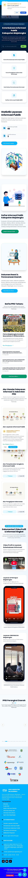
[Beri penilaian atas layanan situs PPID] (24, 870)
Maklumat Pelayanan (9, 832)
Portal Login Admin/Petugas (11, 835)
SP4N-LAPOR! (10, 875)
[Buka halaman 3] (5, 741)
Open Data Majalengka (9, 815)
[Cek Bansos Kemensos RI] (14, 780)
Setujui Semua (12, 447)
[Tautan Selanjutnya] (25, 724)
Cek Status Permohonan (10, 830)
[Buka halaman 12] (20, 741)
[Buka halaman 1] (2, 741)
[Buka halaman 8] (14, 741)
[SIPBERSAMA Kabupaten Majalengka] (20, 774)
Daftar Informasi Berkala (9, 808)
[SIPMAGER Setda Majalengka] (21, 768)
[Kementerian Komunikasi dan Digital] (20, 757)
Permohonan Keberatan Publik (12, 828)
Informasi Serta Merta (9, 812)
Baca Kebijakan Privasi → (8, 444)
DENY (17, 12)
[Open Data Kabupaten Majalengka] (11, 774)
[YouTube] (6, 861)
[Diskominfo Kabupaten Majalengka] (20, 762)
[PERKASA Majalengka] (15, 768)
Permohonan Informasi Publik (12, 825)
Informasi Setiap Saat (9, 810)
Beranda (5, 804)
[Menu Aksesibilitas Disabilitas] (24, 874)
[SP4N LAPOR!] (11, 757)
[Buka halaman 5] (9, 741)
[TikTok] (10, 861)
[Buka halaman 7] (13, 741)
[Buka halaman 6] (11, 741)
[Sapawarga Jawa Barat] (9, 762)
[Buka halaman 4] (8, 741)
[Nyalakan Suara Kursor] (20, 874)
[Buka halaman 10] (17, 741)
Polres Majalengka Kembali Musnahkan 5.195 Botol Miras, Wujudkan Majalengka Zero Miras (14, 337)
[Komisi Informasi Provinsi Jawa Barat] (11, 751)
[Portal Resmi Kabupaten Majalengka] (21, 751)
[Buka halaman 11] (19, 741)
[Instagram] (3, 861)
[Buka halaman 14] (23, 741)
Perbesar (10, 476)
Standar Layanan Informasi (11, 823)
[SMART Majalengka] (8, 768)
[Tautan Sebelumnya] (2, 724)
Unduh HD (21, 476)
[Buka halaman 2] (4, 741)
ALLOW (23, 12)
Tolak (5, 447)
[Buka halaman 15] (25, 741)
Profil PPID (6, 806)
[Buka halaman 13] (22, 741)
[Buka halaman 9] (16, 741)
